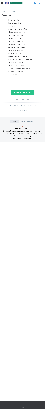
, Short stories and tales (27, 105)
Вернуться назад (9, 11)
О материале (22, 110)
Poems (16, 105)
